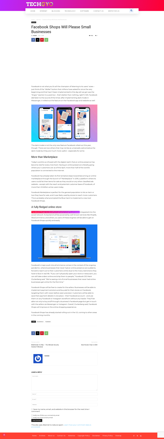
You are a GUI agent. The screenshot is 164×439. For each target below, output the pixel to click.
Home (33, 19)
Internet (38, 19)
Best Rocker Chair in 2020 (89, 345)
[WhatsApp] (46, 40)
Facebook (47, 321)
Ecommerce (40, 321)
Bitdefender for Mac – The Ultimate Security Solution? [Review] (45, 346)
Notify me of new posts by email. (43, 417)
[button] (131, 10)
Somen (35, 35)
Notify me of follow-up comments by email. (46, 415)
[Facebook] (33, 40)
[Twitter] (137, 436)
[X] (37, 40)
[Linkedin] (141, 436)
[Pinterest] (42, 40)
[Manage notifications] (4, 434)
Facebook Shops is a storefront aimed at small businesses (55, 212)
